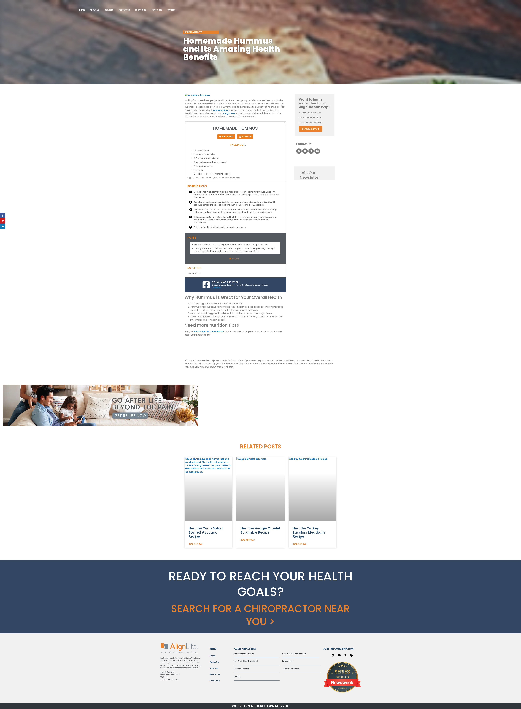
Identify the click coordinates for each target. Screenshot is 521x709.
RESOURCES (124, 10)
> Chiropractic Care (310, 112)
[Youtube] (305, 151)
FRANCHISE (157, 10)
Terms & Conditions (290, 669)
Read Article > (196, 544)
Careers (237, 676)
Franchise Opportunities (244, 653)
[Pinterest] (317, 151)
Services (214, 668)
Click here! (216, 287)
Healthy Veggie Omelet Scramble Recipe (260, 530)
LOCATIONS (140, 10)
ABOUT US (94, 10)
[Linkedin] (311, 151)
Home (212, 655)
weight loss (229, 113)
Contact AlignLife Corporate (294, 653)
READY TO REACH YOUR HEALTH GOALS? (261, 584)
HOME (82, 10)
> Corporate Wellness (311, 122)
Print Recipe (227, 136)
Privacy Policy (287, 661)
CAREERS (171, 10)
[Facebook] (299, 151)
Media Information (241, 669)
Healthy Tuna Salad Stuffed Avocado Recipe (206, 532)
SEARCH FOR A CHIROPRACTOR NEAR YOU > (260, 615)
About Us (214, 662)
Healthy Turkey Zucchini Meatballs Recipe (309, 532)
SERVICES (109, 10)
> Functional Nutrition (310, 117)
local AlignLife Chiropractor (209, 331)
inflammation (220, 110)
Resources (215, 674)
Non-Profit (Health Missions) (246, 661)
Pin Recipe (246, 136)
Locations (215, 680)
